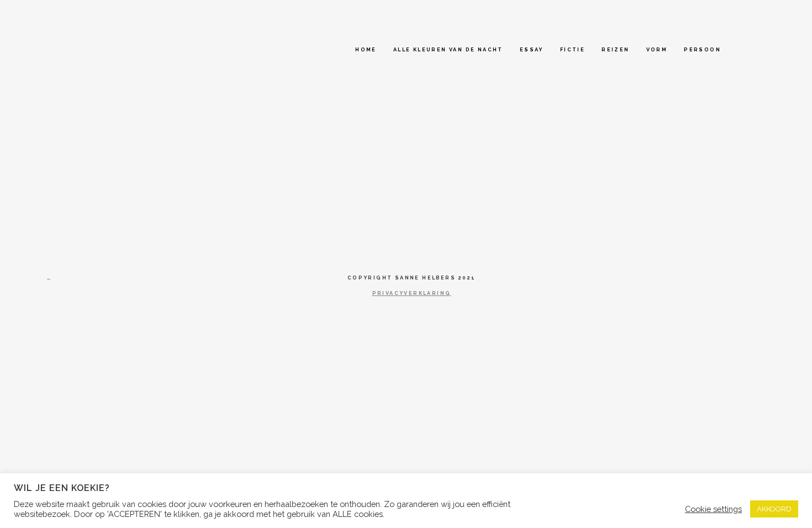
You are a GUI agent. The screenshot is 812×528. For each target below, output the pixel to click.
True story (86, 115)
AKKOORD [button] (774, 509)
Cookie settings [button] (713, 509)
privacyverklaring (411, 293)
